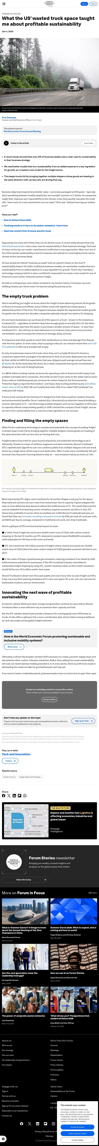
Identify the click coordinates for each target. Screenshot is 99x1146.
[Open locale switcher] (3, 1139)
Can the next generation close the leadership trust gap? (20, 974)
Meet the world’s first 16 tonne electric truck (27, 231)
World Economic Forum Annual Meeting (22, 131)
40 (89, 454)
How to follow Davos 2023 (17, 220)
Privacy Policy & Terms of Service (49, 1131)
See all (93, 893)
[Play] (6, 143)
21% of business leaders (14, 246)
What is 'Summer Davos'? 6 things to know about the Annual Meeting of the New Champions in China (24, 930)
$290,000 (6, 363)
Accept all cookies (77, 1127)
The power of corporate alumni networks (23, 1016)
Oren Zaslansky (9, 117)
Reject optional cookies (77, 1133)
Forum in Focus (11, 14)
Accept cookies (49, 699)
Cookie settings (77, 1140)
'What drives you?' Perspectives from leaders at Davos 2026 (69, 1017)
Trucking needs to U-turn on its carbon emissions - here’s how (36, 225)
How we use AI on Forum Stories (67, 973)
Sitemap (49, 1136)
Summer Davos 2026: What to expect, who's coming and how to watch (73, 928)
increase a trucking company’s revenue (41, 516)
